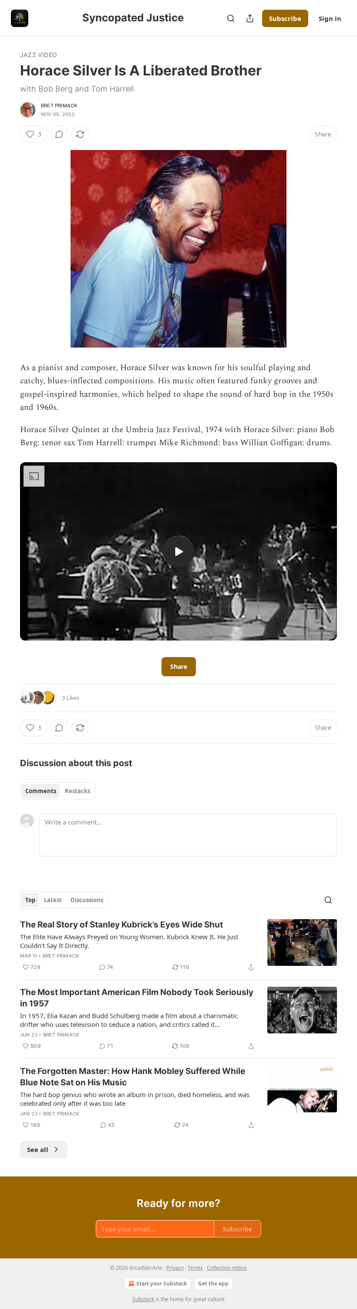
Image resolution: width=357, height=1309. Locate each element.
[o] (178, 551)
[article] (178, 946)
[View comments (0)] (59, 134)
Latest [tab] (53, 900)
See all (37, 1149)
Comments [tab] (40, 791)
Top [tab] (30, 900)
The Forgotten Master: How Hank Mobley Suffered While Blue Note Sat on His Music (132, 1076)
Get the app (213, 1283)
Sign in (330, 18)
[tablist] (57, 791)
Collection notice (227, 1268)
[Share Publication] (250, 18)
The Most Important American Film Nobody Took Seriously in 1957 (136, 998)
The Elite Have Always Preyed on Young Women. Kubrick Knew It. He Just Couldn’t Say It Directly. (129, 941)
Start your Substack (161, 1283)
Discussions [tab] (87, 900)
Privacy (175, 1268)
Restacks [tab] (77, 791)
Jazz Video (38, 54)
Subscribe (285, 18)
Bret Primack (59, 105)
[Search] (230, 18)
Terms (195, 1268)
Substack (143, 1299)
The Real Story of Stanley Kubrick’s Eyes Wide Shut (121, 925)
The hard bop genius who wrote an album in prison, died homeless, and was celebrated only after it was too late (134, 1099)
